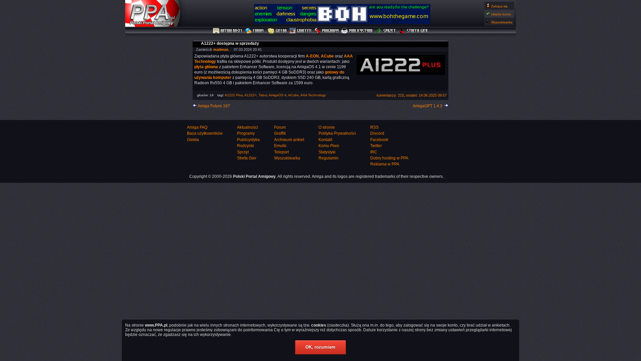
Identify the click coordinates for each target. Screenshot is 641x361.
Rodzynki (245, 145)
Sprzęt (386, 31)
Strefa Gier (413, 31)
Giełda (277, 31)
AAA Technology (313, 95)
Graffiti (300, 31)
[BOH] (342, 22)
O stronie (326, 127)
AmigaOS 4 (277, 95)
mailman (220, 49)
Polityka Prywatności (337, 133)
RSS (374, 127)
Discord (377, 133)
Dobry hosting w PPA (389, 158)
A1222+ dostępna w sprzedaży (230, 43)
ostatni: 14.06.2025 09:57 (426, 95)
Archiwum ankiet (289, 139)
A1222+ (250, 95)
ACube (293, 95)
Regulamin (328, 158)
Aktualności (227, 31)
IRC (373, 152)
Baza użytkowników (205, 133)
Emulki (280, 145)
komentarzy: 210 (390, 95)
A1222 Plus (234, 95)
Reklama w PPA (384, 164)
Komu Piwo (328, 145)
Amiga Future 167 (214, 106)
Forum (255, 31)
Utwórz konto (501, 14)
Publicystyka (357, 31)
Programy (326, 31)
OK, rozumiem (320, 347)
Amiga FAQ (197, 127)
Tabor (263, 95)
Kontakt (325, 139)
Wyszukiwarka (501, 22)
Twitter (376, 145)
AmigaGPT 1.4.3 (427, 106)
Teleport (281, 152)
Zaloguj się (499, 6)
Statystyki (327, 152)
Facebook (379, 139)
